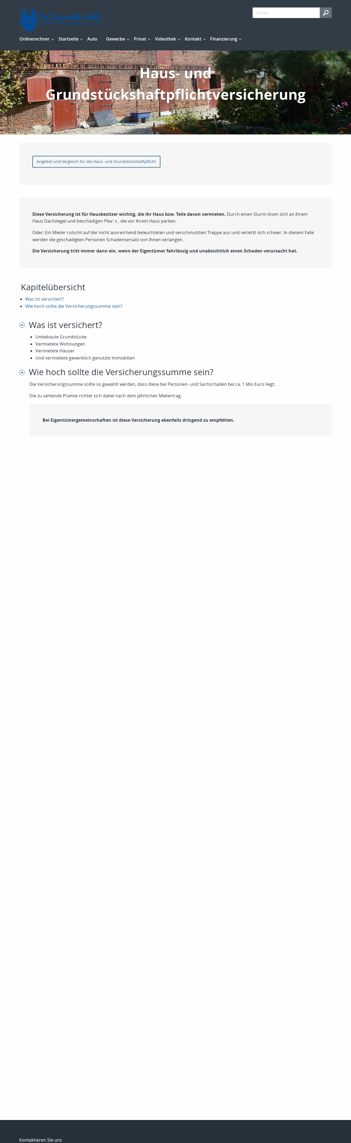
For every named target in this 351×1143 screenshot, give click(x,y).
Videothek (165, 39)
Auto (92, 39)
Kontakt (193, 39)
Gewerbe (115, 39)
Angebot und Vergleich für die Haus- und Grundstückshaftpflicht (96, 161)
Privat (140, 39)
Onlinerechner (34, 39)
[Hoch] (24, 325)
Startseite (68, 39)
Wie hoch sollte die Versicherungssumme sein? (73, 306)
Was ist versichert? (44, 299)
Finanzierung (223, 39)
